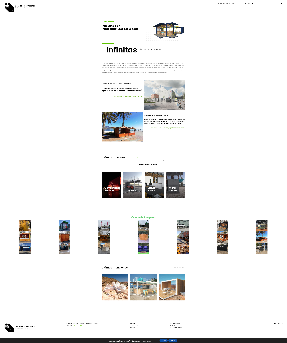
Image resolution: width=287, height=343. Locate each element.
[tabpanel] (164, 95)
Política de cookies (175, 323)
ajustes (148, 341)
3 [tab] (165, 109)
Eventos (147, 158)
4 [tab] (166, 109)
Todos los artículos (178, 267)
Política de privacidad (176, 327)
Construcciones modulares (146, 161)
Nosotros (132, 323)
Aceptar (163, 340)
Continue (107, 296)
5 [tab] (168, 109)
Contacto (132, 327)
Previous (146, 95)
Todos (139, 158)
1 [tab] (162, 109)
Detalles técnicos (134, 325)
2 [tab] (163, 109)
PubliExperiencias (77, 325)
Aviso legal (173, 325)
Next (183, 95)
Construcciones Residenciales (147, 164)
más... (106, 194)
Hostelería (161, 161)
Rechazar (173, 340)
